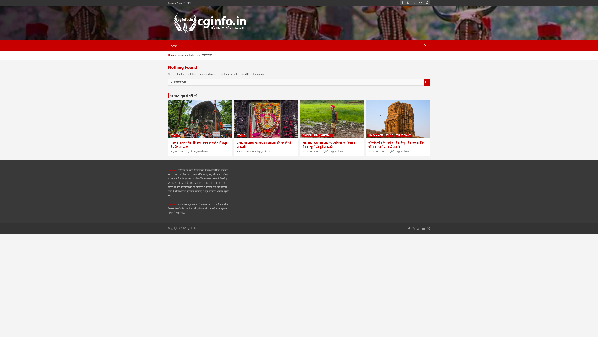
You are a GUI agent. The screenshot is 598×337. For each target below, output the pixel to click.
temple (175, 135)
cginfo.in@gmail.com (197, 151)
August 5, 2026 (178, 151)
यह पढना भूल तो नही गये (183, 96)
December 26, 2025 (377, 151)
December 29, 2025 (311, 151)
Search (427, 82)
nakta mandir (376, 135)
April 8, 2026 (243, 151)
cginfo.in (172, 170)
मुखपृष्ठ (174, 45)
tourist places (310, 135)
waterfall (326, 135)
